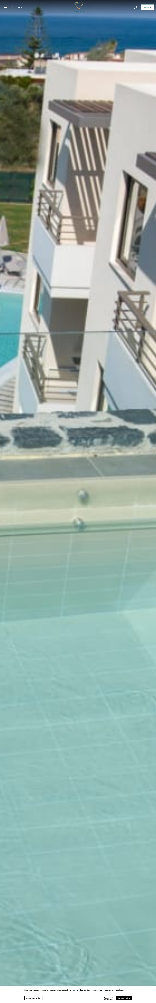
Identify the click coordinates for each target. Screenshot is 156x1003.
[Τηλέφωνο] (133, 7)
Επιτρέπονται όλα (124, 998)
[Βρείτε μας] (137, 7)
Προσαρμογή (108, 998)
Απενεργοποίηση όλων (33, 998)
